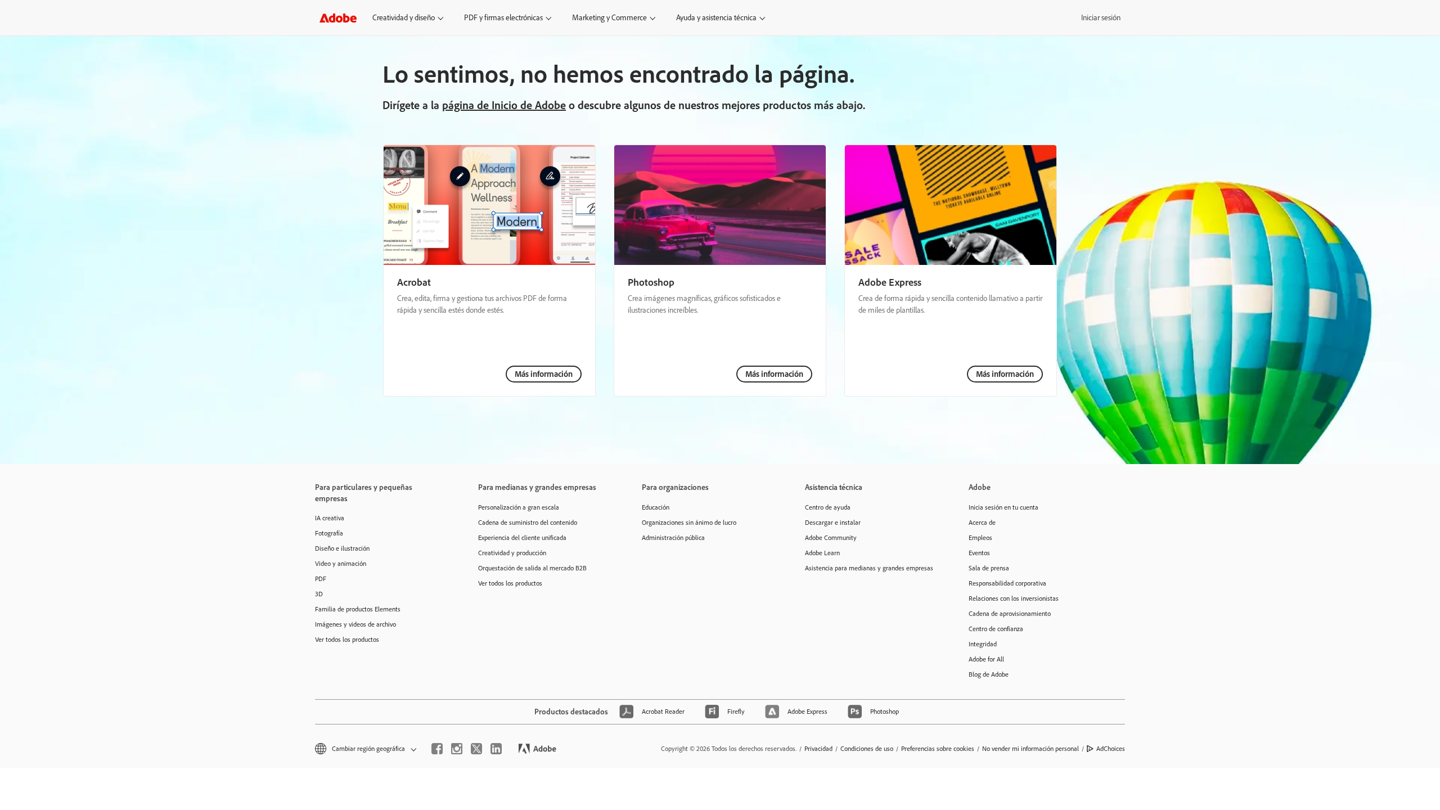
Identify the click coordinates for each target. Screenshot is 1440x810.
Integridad (983, 644)
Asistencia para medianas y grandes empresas (869, 568)
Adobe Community (831, 538)
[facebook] (437, 748)
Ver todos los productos (347, 640)
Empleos (980, 538)
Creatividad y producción (512, 553)
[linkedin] (496, 748)
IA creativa (329, 518)
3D (319, 594)
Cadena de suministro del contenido (527, 522)
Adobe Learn (822, 553)
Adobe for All (986, 659)
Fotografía (329, 533)
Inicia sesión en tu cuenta (1003, 507)
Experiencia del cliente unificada (522, 538)
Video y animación (340, 564)
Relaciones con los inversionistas (1014, 598)
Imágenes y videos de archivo (355, 624)
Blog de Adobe (989, 674)
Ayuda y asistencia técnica (716, 17)
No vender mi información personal (1030, 749)
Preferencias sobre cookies (937, 749)
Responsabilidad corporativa (1007, 583)
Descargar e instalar (833, 522)
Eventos (979, 553)
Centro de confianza (996, 629)
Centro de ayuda (827, 507)
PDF (320, 579)
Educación (655, 507)
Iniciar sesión (1100, 17)
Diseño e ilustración (342, 548)
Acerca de (982, 522)
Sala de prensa (989, 568)
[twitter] (476, 748)
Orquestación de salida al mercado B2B (532, 568)
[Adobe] (338, 17)
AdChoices (1110, 749)
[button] (365, 749)
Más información (544, 374)
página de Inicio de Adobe (504, 105)
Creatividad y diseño (403, 17)
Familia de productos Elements (357, 609)
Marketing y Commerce (609, 17)
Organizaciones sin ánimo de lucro (689, 522)
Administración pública (673, 538)
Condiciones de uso (866, 749)
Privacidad (818, 749)
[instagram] (456, 748)
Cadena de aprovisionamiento (1010, 614)
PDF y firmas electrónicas (503, 17)
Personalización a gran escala (518, 507)
